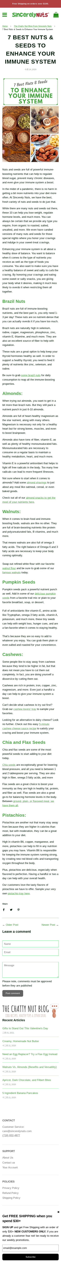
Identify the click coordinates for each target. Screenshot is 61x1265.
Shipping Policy (11, 1197)
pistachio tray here (19, 893)
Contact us (8, 1162)
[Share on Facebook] (4, 909)
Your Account (10, 1167)
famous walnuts (11, 572)
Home (5, 26)
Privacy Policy (10, 1188)
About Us (7, 1157)
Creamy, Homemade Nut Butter (20, 1041)
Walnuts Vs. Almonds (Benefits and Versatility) (29, 1067)
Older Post (12, 924)
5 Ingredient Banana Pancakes (20, 1093)
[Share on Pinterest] (18, 909)
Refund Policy (10, 1193)
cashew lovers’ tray (24, 709)
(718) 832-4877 (11, 1135)
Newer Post (48, 924)
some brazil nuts (31, 375)
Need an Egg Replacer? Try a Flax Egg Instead (29, 1054)
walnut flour (9, 568)
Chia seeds (8, 764)
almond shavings (36, 482)
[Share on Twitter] (11, 909)
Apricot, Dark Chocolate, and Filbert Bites (26, 1080)
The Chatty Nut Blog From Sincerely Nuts (33, 26)
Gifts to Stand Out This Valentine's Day (25, 1028)
